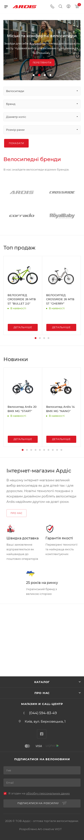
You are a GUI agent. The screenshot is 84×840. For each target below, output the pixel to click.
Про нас (42, 693)
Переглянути (42, 62)
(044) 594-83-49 (43, 713)
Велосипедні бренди (32, 159)
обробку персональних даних (48, 793)
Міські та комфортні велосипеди (42, 35)
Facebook (41, 733)
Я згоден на (39, 793)
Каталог (42, 682)
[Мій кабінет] (68, 7)
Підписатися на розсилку (38, 803)
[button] (33, 75)
